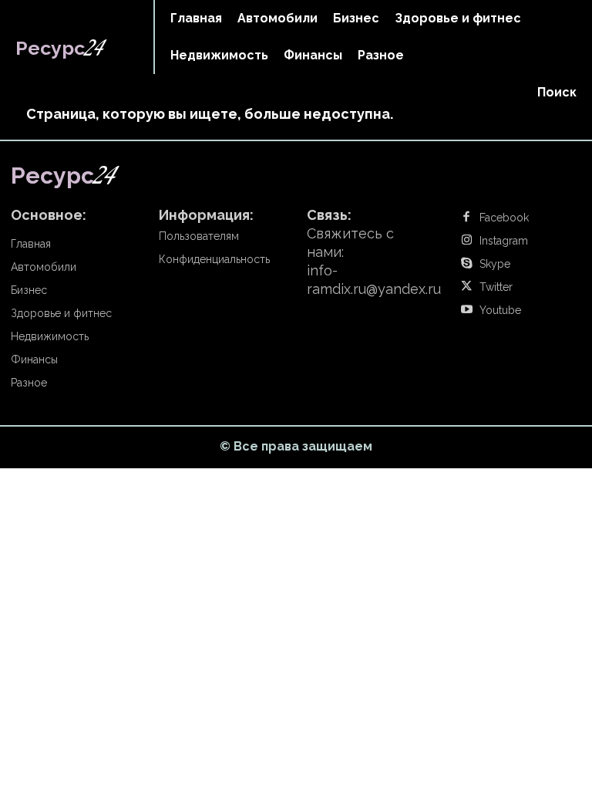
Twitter (496, 287)
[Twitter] (466, 287)
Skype (494, 263)
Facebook (504, 217)
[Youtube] (466, 310)
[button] (557, 92)
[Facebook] (466, 217)
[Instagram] (466, 240)
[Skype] (466, 263)
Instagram (503, 240)
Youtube (500, 310)
